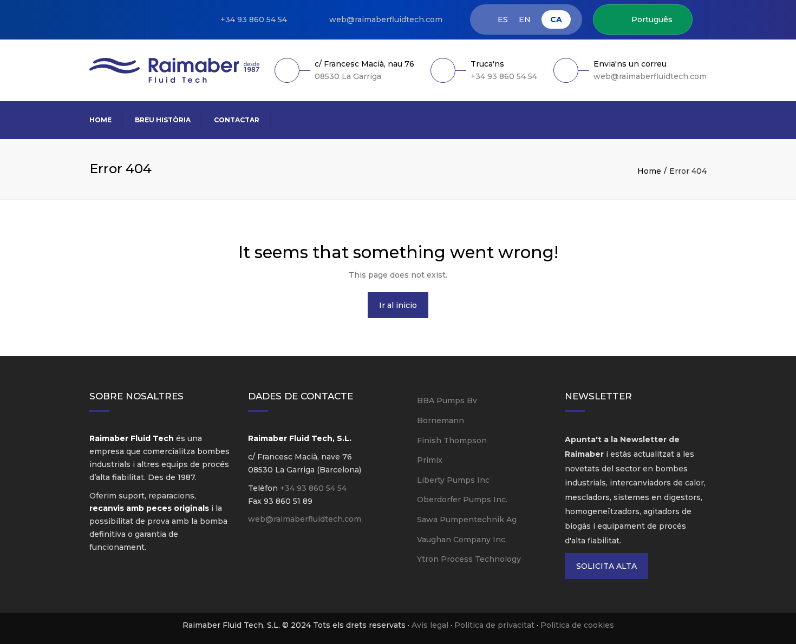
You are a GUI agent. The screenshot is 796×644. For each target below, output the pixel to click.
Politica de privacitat (494, 625)
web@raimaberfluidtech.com (385, 19)
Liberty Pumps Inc (453, 480)
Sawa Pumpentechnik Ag (467, 519)
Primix (429, 460)
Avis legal (430, 625)
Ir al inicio (398, 305)
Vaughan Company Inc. (462, 539)
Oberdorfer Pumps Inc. (462, 499)
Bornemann (440, 420)
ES (503, 19)
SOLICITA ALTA (606, 566)
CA (556, 19)
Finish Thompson (452, 440)
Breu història (163, 120)
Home (100, 120)
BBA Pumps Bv (447, 400)
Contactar (236, 120)
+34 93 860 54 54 (253, 19)
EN (525, 19)
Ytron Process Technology (469, 559)
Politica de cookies (577, 625)
